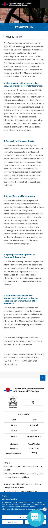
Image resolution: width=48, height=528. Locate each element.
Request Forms (34, 436)
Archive (34, 430)
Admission (13, 444)
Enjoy (34, 419)
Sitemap (34, 453)
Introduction (24, 414)
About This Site (34, 444)
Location (14, 449)
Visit (14, 419)
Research (34, 425)
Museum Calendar (14, 453)
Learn (14, 425)
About (14, 430)
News (14, 436)
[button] (6, 496)
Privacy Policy (34, 448)
